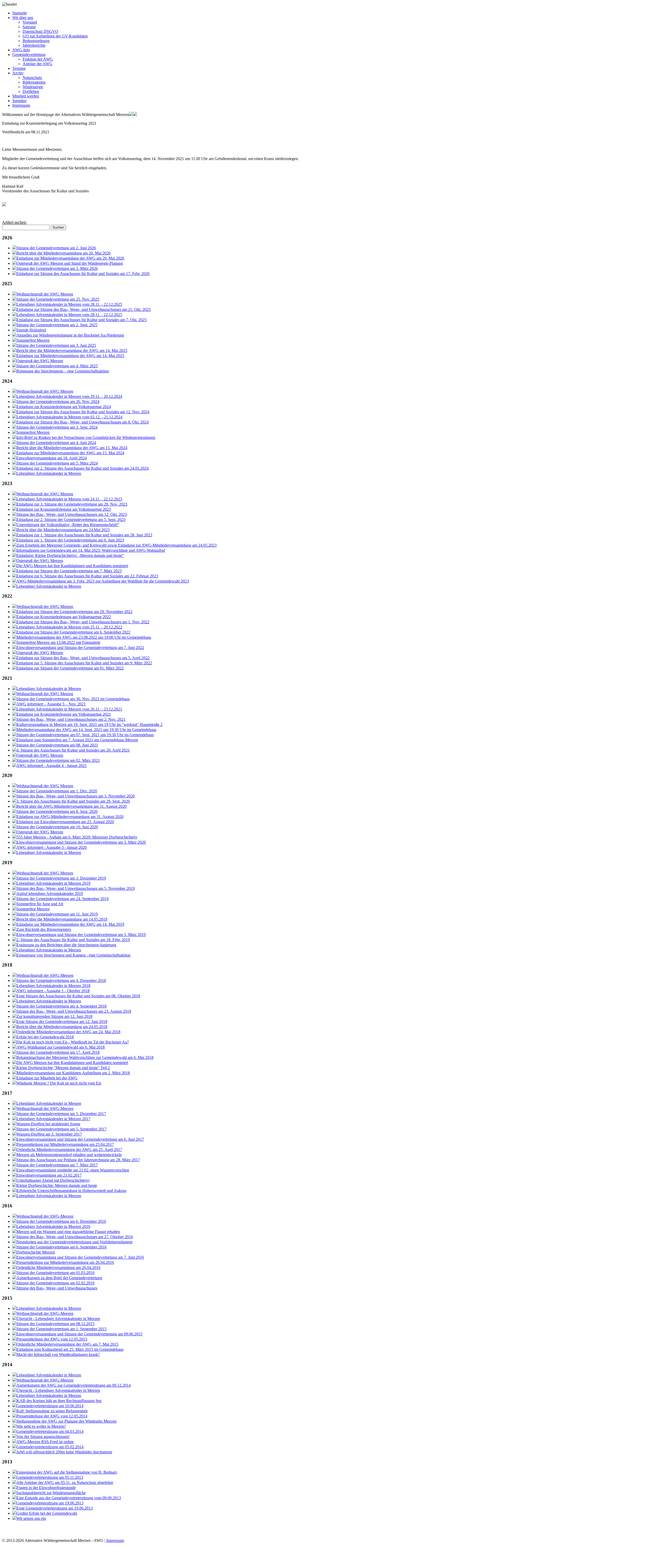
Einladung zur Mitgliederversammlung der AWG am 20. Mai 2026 (70, 258)
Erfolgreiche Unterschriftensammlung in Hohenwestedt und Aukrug (71, 1190)
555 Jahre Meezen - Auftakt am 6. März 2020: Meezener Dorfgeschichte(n (76, 837)
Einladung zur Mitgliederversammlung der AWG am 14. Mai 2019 (70, 924)
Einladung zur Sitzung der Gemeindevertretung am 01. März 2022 (70, 668)
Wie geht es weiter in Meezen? (41, 1426)
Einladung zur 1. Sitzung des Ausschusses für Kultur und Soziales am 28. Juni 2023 (84, 535)
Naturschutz (32, 77)
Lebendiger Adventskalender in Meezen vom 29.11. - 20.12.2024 (69, 396)
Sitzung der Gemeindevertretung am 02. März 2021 (58, 760)
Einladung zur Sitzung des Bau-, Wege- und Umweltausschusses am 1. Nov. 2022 (82, 622)
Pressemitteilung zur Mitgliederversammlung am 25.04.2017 (65, 1144)
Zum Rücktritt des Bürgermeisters (43, 929)
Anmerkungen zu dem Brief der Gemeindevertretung (59, 1278)
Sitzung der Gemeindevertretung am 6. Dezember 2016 (61, 1221)
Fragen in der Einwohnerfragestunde (46, 1487)
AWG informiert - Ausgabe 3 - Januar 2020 (51, 847)
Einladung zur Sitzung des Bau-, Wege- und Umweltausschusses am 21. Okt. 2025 (83, 309)
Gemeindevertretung (28, 54)
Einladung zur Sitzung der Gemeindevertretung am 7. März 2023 (69, 571)
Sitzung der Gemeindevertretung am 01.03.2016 (55, 1272)
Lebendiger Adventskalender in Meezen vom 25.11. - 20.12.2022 (69, 627)
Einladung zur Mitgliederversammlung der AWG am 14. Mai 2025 (70, 355)
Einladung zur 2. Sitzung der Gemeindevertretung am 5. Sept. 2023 (70, 519)
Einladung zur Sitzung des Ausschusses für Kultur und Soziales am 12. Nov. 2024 (82, 412)
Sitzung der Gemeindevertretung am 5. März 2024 (57, 463)
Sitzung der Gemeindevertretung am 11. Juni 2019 (57, 914)
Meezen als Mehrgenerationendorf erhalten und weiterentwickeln (69, 1154)
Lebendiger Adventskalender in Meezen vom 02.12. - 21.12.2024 (69, 417)
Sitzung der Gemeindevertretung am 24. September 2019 (62, 898)
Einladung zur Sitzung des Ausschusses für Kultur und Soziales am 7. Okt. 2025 (81, 320)
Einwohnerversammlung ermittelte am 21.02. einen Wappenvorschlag (72, 1170)
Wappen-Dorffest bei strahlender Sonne (48, 1124)
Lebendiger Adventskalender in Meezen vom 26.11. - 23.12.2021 (69, 709)
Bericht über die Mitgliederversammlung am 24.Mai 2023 (63, 530)
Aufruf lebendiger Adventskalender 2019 (49, 893)
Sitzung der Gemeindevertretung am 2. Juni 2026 (56, 248)
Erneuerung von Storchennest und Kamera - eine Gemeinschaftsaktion (73, 955)
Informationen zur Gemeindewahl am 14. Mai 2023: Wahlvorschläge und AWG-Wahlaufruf (90, 550)
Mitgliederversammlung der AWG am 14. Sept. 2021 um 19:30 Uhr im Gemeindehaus (86, 729)
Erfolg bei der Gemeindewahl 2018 (45, 1037)
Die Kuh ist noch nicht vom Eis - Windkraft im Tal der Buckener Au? (72, 1042)
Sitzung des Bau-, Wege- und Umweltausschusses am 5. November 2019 (75, 888)
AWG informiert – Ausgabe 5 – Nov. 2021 (51, 704)
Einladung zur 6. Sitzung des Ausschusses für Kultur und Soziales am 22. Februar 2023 (87, 576)
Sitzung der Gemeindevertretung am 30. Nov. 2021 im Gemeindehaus (73, 699)
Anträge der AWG (37, 64)
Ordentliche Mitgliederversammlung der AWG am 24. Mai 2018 (68, 1032)
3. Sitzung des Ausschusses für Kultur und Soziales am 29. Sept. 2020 (73, 801)
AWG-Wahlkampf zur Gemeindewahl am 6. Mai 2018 (60, 1047)
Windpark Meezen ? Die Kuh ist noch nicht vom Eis (58, 1083)
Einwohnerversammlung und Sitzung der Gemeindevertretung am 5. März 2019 (81, 934)
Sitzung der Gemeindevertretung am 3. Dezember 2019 (61, 878)
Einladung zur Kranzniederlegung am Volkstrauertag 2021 (63, 714)
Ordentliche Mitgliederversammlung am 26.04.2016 (58, 1267)
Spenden (19, 100)
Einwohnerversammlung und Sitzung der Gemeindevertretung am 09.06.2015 (79, 1334)
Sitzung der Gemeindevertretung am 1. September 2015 (61, 1329)
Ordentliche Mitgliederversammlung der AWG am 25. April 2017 (69, 1149)
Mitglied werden (25, 96)
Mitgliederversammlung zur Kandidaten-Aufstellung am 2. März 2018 (73, 1073)
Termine (19, 68)
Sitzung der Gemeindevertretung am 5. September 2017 (61, 1129)
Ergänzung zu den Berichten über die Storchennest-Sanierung (66, 945)
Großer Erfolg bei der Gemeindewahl (46, 1513)
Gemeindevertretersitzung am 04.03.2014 (49, 1431)
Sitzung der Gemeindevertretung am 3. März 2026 (57, 268)
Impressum (21, 105)
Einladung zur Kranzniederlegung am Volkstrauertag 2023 (63, 509)
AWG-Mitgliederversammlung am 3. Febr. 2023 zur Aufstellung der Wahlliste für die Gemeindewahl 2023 (102, 581)
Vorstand (30, 22)
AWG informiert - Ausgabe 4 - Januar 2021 (51, 765)
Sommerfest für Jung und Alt (39, 904)
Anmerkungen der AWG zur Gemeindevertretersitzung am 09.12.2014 (73, 1385)
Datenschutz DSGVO (40, 31)
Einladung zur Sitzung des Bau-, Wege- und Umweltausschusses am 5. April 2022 (83, 658)
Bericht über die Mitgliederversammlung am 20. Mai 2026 (63, 253)
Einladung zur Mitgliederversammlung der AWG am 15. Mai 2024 (70, 453)
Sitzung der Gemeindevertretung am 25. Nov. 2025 (57, 299)
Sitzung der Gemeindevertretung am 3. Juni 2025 (56, 345)
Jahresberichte (34, 45)
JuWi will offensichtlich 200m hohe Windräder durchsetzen (64, 1452)
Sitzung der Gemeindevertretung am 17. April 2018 (58, 1052)
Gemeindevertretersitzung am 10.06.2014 (49, 1406)
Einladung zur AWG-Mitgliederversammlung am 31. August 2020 (69, 816)
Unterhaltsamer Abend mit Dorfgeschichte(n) (52, 1180)
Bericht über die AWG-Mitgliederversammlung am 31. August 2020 (71, 806)
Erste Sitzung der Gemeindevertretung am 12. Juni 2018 (61, 1021)
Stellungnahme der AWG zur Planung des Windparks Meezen (66, 1421)
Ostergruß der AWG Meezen (39, 361)
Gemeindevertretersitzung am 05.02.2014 (49, 1447)
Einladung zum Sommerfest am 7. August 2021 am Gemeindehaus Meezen (77, 740)
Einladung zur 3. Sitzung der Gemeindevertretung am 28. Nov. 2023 (71, 504)
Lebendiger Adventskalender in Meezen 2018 (53, 985)
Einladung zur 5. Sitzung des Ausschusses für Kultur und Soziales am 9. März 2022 (84, 663)
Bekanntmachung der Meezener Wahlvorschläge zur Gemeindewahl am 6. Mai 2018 (84, 1057)
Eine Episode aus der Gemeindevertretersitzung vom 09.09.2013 (68, 1498)
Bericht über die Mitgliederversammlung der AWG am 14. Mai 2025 (71, 350)
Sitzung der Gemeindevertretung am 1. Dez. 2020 (56, 791)
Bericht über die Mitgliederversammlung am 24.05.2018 (61, 1026)
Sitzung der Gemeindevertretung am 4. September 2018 (61, 1006)
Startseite (19, 13)
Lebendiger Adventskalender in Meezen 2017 (53, 1119)
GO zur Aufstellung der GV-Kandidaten (55, 36)
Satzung (29, 27)
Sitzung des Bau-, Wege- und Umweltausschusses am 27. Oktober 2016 (74, 1237)
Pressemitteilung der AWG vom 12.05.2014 (51, 1416)
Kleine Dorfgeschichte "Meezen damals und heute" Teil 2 (63, 1068)
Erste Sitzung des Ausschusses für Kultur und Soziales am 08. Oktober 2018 (78, 996)
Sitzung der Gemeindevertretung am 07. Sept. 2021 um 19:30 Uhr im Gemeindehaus (85, 735)
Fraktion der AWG (38, 59)
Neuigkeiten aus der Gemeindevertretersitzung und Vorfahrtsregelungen (74, 1242)
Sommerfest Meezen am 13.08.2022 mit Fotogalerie (58, 642)
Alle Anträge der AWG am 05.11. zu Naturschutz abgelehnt (64, 1482)
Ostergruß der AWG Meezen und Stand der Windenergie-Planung (69, 263)
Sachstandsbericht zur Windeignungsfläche (51, 1493)
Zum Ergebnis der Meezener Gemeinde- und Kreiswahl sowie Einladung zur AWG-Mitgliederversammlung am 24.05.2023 (116, 545)
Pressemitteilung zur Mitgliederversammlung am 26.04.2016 (65, 1262)
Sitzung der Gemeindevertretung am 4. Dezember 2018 (61, 980)
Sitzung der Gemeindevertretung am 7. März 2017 (57, 1165)
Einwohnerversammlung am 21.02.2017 (49, 1175)
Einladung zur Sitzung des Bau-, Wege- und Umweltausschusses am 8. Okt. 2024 (82, 422)
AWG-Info (21, 50)
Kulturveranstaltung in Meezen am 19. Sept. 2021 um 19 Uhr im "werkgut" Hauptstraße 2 (89, 724)
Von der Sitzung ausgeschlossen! (43, 1436)
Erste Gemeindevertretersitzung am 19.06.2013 (54, 1508)
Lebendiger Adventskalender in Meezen (48, 473)
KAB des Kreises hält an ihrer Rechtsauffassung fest (58, 1400)
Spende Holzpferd (31, 330)
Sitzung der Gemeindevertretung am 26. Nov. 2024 (57, 401)
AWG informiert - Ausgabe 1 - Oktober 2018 (53, 991)
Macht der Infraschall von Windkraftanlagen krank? (58, 1354)
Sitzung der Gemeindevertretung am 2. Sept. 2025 (57, 325)
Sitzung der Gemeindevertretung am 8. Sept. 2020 (57, 811)
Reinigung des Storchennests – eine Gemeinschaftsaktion (62, 371)
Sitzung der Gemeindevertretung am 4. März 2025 (57, 366)
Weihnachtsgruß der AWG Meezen (44, 294)
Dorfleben (31, 91)
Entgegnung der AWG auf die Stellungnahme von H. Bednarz (66, 1472)
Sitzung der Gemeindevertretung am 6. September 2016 (61, 1247)
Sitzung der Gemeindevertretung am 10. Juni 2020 (57, 827)
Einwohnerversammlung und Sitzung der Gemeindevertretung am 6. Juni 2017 (80, 1139)
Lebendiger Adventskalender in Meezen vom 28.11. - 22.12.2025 (69, 304)
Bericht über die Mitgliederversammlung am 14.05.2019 (61, 919)
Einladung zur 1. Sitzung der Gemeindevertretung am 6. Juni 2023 (70, 540)
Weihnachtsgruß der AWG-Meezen (44, 975)
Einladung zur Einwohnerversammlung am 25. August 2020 (65, 822)
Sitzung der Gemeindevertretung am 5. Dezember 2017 (61, 1113)
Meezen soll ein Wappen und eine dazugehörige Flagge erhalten (68, 1231)
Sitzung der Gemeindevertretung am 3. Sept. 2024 (57, 427)
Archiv (18, 73)
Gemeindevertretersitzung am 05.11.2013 (49, 1477)
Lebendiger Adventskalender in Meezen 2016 (53, 1226)
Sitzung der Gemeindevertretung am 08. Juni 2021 (57, 745)
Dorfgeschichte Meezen (35, 1252)
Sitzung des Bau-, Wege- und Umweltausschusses (56, 1288)
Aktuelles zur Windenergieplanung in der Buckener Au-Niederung (70, 335)
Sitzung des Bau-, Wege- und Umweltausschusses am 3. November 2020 (75, 796)
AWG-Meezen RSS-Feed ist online (45, 1442)
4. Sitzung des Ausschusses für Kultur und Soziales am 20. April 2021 (73, 750)
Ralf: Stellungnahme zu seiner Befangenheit (52, 1411)
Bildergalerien (34, 82)
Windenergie (33, 87)
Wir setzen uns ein (31, 1518)
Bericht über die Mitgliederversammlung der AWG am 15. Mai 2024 (71, 448)
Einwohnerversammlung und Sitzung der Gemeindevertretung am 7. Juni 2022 (80, 647)
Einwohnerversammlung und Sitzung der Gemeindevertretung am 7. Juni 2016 (80, 1257)
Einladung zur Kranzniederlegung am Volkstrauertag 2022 (63, 617)
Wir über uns (22, 17)
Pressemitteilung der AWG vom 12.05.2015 (51, 1339)
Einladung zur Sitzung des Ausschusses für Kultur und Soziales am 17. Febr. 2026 (83, 273)
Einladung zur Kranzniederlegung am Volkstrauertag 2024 (63, 407)
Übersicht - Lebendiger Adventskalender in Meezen (58, 1318)
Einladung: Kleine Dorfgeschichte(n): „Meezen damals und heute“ (70, 555)
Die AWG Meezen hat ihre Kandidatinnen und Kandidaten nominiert (72, 566)
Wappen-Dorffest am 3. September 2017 (49, 1134)
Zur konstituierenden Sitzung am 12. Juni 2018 (54, 1016)
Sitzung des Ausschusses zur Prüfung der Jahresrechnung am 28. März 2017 (78, 1160)
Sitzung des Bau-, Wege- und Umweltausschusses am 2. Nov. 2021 (70, 719)
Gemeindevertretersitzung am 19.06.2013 (49, 1503)
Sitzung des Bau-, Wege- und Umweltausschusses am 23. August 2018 (73, 1011)
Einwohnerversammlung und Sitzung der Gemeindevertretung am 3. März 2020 (81, 842)
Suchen (58, 227)
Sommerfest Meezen (33, 340)
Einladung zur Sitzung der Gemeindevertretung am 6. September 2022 (73, 632)
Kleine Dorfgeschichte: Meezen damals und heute (56, 1185)
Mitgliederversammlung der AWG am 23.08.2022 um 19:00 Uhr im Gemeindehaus (83, 637)
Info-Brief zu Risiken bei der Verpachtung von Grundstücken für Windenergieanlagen (85, 437)
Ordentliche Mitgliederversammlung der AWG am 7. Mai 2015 (67, 1344)
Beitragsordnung (36, 40)
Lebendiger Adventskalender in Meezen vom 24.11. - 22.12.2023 (69, 499)
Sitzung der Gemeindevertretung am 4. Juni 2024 (56, 442)
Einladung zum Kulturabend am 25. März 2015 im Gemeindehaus (69, 1349)
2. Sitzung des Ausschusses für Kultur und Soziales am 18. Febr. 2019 (73, 940)
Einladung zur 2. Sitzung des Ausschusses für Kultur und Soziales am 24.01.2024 (82, 468)
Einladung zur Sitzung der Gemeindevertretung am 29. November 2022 (74, 611)
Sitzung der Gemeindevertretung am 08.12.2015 (55, 1324)
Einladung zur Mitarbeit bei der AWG (47, 1078)
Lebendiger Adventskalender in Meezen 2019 (53, 883)
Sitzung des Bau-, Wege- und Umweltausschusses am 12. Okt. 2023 (71, 514)
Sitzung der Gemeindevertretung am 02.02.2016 (55, 1283)
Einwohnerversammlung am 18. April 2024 (51, 458)
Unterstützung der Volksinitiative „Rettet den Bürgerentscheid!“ (67, 525)
